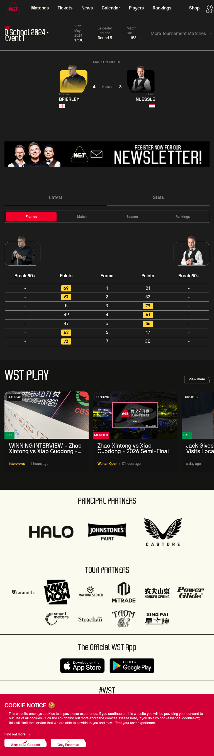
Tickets (65, 8)
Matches (40, 8)
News (87, 8)
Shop (194, 8)
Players (136, 8)
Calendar (111, 8)
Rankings (162, 8)
